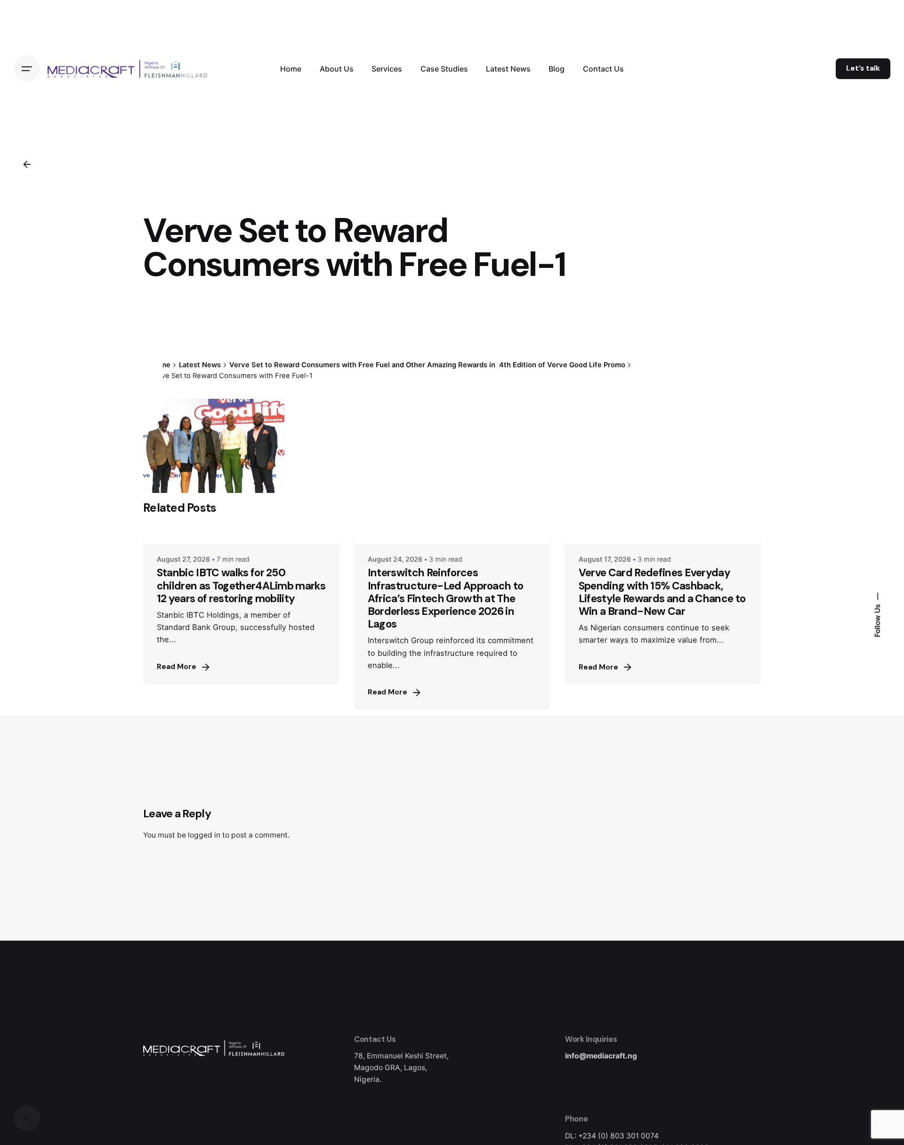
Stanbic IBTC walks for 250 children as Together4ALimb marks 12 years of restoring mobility (241, 585)
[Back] (27, 164)
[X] (153, 377)
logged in (204, 835)
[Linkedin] (153, 394)
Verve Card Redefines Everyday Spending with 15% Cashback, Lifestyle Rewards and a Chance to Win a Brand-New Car (662, 592)
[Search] (27, 1118)
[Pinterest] (153, 411)
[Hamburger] (27, 69)
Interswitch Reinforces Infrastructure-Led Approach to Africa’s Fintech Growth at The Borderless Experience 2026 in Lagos (446, 598)
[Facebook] (153, 360)
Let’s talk (863, 68)
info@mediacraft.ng (601, 1055)
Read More (176, 666)
